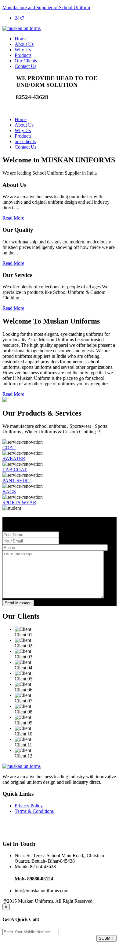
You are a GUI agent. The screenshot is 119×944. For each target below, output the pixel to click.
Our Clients (26, 60)
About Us (24, 44)
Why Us (23, 49)
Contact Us (25, 66)
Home (21, 38)
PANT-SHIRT (16, 480)
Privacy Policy (29, 805)
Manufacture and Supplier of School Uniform (46, 7)
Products (23, 55)
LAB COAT (14, 469)
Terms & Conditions (34, 811)
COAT (9, 447)
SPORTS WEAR (19, 502)
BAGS (9, 491)
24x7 (19, 17)
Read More (13, 217)
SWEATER (13, 458)
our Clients (25, 141)
